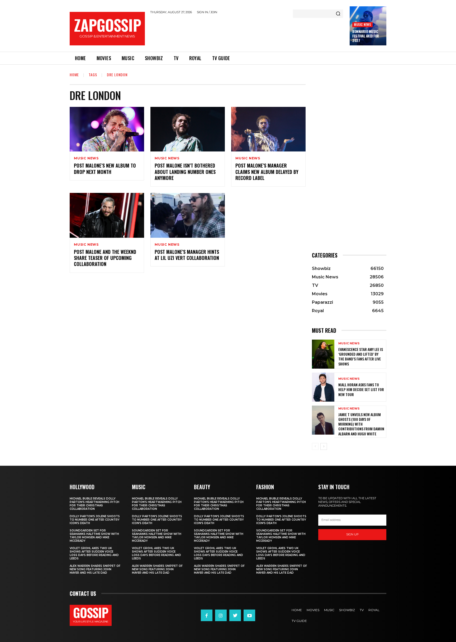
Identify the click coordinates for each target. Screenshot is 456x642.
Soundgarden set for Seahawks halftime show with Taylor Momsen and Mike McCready (94, 536)
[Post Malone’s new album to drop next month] (107, 129)
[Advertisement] (247, 32)
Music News (362, 24)
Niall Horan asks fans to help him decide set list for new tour (361, 389)
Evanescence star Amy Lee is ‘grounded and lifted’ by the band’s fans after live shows (360, 356)
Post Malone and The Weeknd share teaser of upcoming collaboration (105, 258)
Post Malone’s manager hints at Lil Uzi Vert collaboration (187, 254)
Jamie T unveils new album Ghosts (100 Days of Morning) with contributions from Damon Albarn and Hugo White (361, 424)
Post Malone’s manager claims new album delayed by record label (266, 171)
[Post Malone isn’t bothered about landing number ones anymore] (187, 129)
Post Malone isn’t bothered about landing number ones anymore (185, 171)
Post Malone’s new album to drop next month (105, 168)
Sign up (352, 534)
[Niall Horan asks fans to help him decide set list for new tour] (323, 387)
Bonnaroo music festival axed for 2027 (365, 36)
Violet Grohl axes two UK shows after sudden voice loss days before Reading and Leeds (94, 553)
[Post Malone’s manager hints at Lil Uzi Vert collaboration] (187, 215)
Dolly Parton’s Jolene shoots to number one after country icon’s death (95, 520)
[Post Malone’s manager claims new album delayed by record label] (268, 129)
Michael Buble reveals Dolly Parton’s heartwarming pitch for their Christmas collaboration (94, 504)
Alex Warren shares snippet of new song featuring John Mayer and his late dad (95, 569)
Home (74, 74)
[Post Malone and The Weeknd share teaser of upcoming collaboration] (107, 215)
